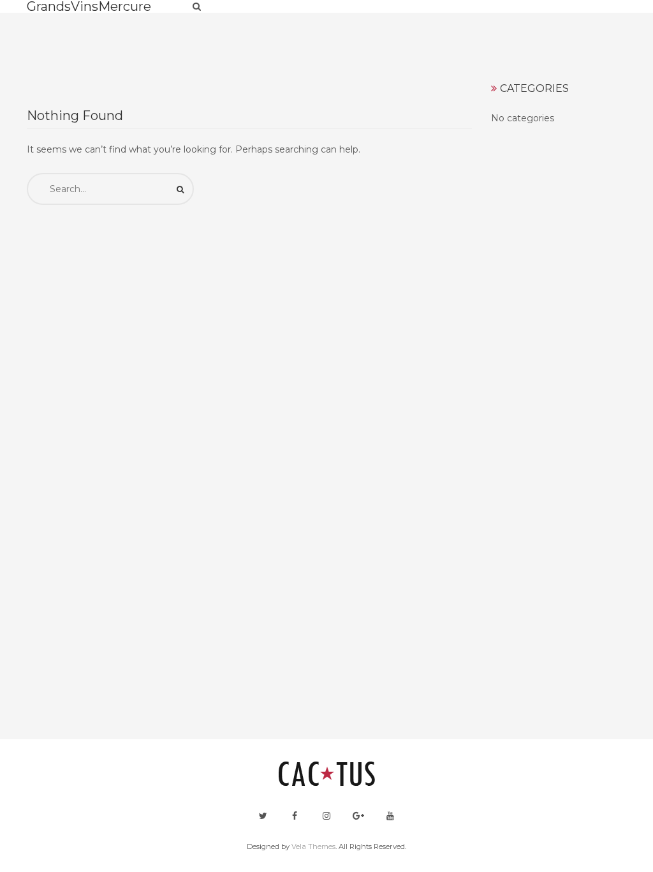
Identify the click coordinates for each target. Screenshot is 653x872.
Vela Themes (313, 846)
